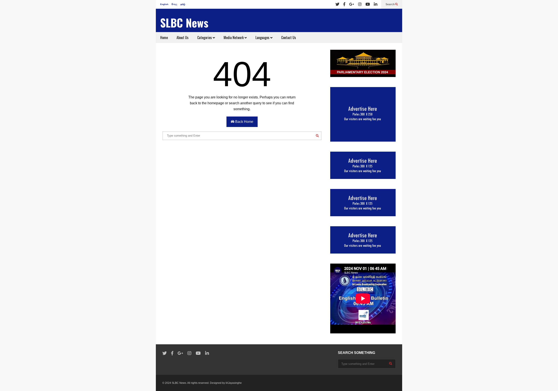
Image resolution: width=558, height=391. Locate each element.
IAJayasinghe (234, 382)
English (164, 4)
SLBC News (184, 22)
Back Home (243, 121)
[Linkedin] (375, 4)
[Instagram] (360, 4)
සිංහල (174, 4)
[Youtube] (368, 4)
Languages (262, 37)
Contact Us (288, 37)
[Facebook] (344, 4)
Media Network (234, 37)
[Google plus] (351, 4)
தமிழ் (182, 4)
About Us (183, 37)
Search (390, 4)
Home (164, 37)
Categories (205, 37)
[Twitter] (337, 4)
